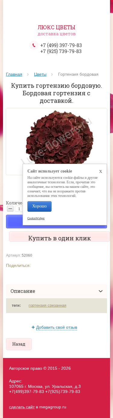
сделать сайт (22, 406)
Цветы (40, 74)
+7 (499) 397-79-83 (61, 45)
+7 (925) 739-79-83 (61, 51)
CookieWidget (36, 218)
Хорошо (39, 206)
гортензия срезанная (47, 305)
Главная (14, 74)
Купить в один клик (59, 238)
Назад (18, 344)
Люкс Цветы (56, 27)
